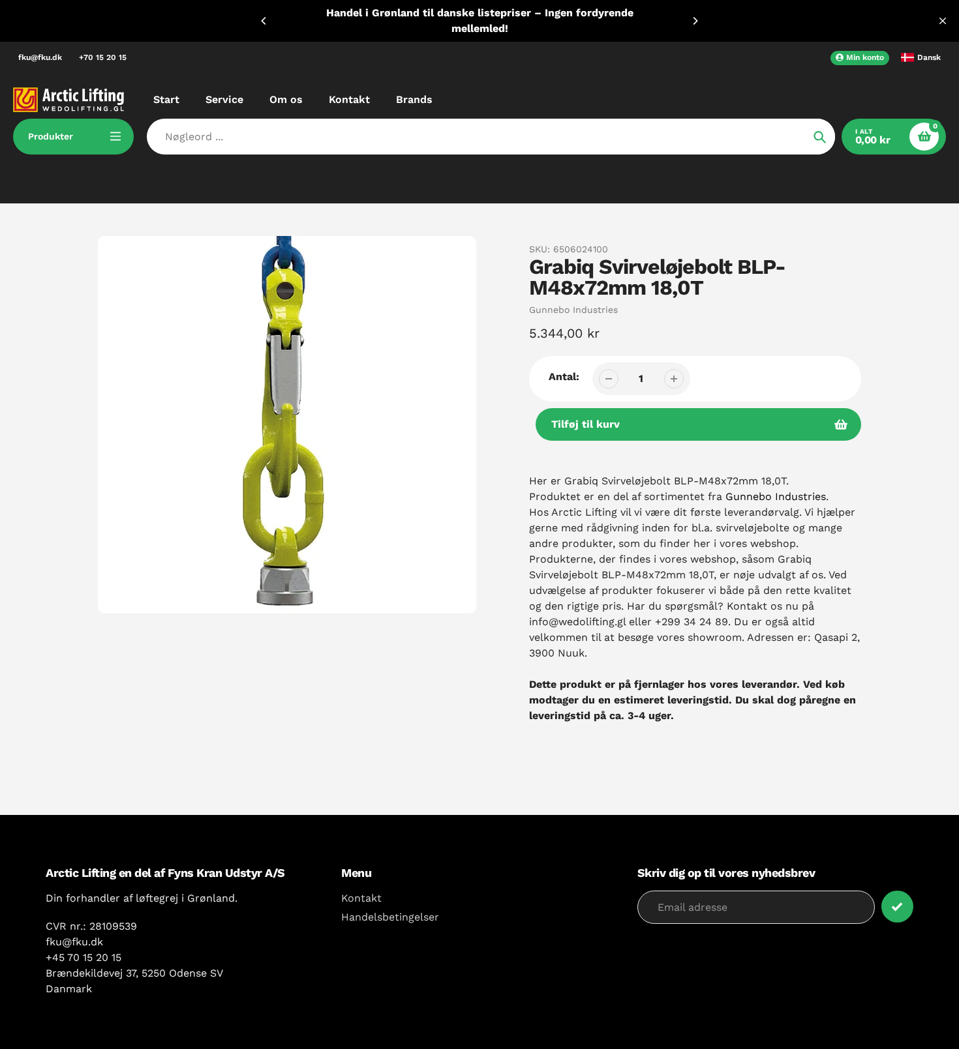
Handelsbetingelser (390, 917)
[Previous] (264, 20)
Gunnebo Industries (573, 309)
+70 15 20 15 (103, 57)
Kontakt (361, 898)
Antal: (564, 376)
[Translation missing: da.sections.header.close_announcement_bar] (942, 20)
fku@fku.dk (40, 57)
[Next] (694, 20)
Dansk (929, 57)
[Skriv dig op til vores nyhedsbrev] (897, 907)
